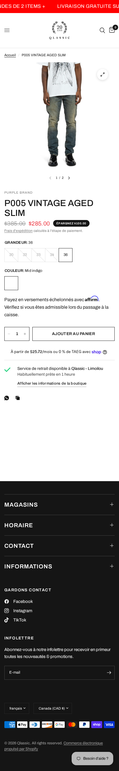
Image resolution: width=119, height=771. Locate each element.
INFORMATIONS (28, 566)
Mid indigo (11, 283)
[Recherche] (102, 30)
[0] (111, 30)
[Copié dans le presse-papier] (18, 397)
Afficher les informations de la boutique (51, 383)
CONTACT (19, 546)
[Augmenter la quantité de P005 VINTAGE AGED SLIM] (25, 334)
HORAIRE (18, 525)
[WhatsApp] (7, 397)
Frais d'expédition (18, 231)
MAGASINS (21, 504)
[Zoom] (102, 74)
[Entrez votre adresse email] (109, 673)
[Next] (69, 178)
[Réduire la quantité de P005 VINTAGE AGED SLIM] (9, 334)
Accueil (10, 55)
